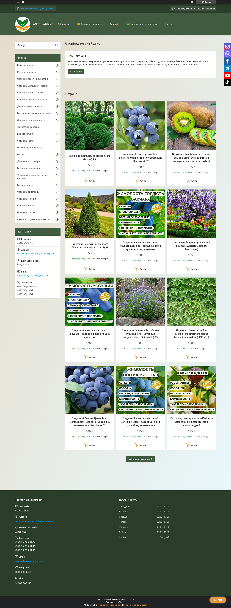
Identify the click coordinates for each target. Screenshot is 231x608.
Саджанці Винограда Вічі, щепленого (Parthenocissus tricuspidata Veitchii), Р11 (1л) (191, 334)
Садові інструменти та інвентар (33, 219)
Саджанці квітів (25, 141)
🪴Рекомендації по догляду (141, 24)
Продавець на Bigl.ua (115, 602)
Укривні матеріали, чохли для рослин (32, 177)
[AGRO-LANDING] (23, 24)
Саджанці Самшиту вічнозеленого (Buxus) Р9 (90, 157)
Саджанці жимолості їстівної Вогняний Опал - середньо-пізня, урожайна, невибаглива (140, 422)
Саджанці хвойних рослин (30, 92)
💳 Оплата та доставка (89, 24)
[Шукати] (56, 45)
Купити (92, 181)
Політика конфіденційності (135, 605)
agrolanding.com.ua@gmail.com (33, 275)
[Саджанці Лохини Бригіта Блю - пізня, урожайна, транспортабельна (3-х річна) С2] (140, 125)
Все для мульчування (28, 168)
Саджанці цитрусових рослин (32, 86)
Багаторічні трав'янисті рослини (34, 113)
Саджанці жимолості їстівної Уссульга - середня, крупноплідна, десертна (89, 334)
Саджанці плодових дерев (31, 120)
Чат (220, 600)
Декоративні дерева (28, 127)
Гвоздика (77, 71)
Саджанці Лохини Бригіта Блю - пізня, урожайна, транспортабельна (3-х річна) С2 (140, 158)
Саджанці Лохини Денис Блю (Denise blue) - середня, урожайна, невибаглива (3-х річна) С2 (89, 422)
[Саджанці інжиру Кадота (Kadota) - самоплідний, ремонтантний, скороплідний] (191, 390)
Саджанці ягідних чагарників (32, 99)
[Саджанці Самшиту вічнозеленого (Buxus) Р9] (89, 125)
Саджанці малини (26, 199)
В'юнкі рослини (25, 134)
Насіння (21, 154)
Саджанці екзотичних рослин (32, 79)
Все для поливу (25, 185)
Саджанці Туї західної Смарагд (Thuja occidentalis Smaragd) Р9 (89, 246)
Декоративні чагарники (29, 106)
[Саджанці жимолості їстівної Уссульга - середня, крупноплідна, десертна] (89, 302)
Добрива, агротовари (28, 161)
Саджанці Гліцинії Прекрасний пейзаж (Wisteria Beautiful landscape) (191, 246)
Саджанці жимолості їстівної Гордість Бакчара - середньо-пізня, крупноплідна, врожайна (140, 246)
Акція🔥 (114, 24)
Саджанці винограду (28, 192)
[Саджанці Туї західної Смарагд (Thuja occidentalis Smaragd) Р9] (89, 213)
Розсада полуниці (26, 72)
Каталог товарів (25, 65)
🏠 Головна (63, 24)
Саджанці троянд (26, 205)
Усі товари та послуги (139, 459)
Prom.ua (130, 599)
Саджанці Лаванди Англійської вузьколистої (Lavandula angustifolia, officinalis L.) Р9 (141, 334)
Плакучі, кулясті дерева (29, 147)
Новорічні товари (26, 212)
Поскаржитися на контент (110, 605)
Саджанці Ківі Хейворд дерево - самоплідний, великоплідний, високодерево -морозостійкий (191, 158)
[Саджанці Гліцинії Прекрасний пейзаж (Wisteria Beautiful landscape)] (191, 213)
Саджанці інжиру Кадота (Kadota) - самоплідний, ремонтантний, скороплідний (191, 422)
